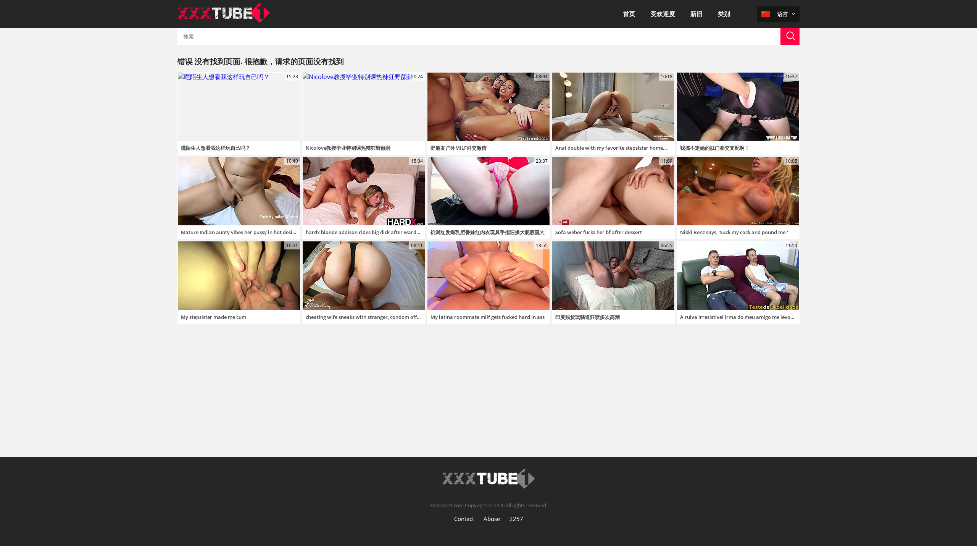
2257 (516, 518)
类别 (724, 14)
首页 (629, 14)
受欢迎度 (663, 14)
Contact (464, 518)
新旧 (696, 14)
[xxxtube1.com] (223, 20)
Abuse (492, 518)
